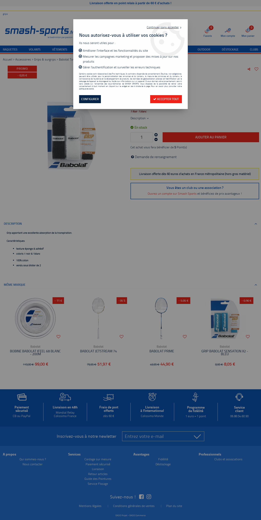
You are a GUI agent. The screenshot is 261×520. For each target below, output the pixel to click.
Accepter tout (167, 99)
